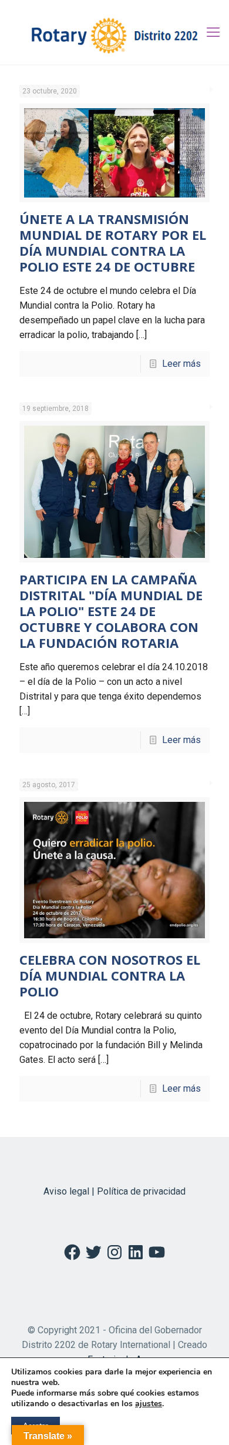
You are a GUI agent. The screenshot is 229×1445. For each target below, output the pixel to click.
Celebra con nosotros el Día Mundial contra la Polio (109, 975)
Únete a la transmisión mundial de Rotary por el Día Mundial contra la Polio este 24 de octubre (112, 242)
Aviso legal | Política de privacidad (114, 1191)
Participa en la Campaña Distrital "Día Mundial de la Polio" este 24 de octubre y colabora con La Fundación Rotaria (111, 610)
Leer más (181, 363)
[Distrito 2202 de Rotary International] (114, 32)
